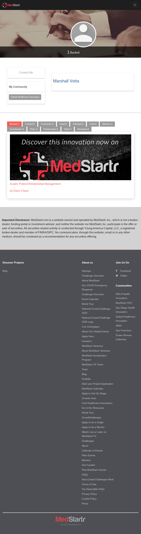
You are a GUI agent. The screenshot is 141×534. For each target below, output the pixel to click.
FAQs (85, 474)
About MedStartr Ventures (96, 350)
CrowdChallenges (91, 417)
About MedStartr (91, 280)
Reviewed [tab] (83, 129)
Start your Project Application (97, 383)
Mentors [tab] (107, 124)
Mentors (86, 460)
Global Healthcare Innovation (25, 97)
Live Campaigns (90, 326)
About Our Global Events (95, 331)
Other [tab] (67, 129)
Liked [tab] (63, 124)
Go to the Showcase (93, 407)
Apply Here (88, 336)
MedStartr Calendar (92, 388)
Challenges (88, 441)
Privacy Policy (89, 494)
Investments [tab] (17, 129)
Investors (87, 341)
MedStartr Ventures (92, 346)
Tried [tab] (92, 124)
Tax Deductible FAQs (93, 489)
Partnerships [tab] (51, 129)
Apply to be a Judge (93, 422)
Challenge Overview (93, 275)
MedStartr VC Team (92, 364)
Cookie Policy (89, 498)
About (85, 445)
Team (85, 369)
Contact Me (26, 72)
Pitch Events (88, 455)
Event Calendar (90, 299)
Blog (5, 270)
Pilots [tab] (33, 129)
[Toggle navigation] (135, 5)
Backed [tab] (14, 124)
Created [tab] (30, 124)
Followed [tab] (78, 124)
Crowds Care (89, 398)
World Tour (88, 304)
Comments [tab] (47, 124)
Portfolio (86, 379)
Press (85, 503)
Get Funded (88, 465)
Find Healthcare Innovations (97, 403)
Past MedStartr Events (94, 469)
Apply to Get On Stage (94, 393)
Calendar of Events (92, 450)
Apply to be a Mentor (93, 427)
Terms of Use (89, 484)
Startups (86, 270)
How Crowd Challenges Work (98, 479)
